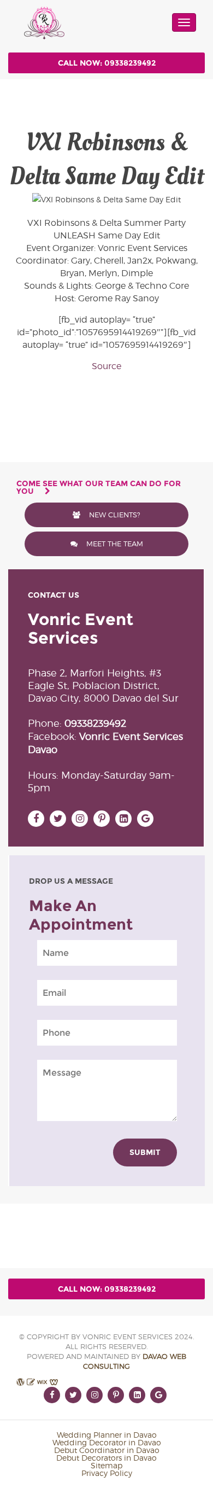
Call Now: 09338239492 (107, 63)
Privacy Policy (106, 1473)
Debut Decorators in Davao (106, 1457)
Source (106, 366)
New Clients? (113, 514)
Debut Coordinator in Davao (106, 1450)
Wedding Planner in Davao (107, 1434)
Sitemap (106, 1465)
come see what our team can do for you (98, 487)
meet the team (113, 543)
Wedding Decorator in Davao (106, 1442)
